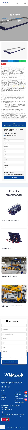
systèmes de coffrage (18, 85)
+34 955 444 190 (8, 409)
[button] (4, 61)
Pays (5, 149)
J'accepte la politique (9, 172)
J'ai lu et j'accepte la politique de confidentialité (14, 358)
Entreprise (6, 143)
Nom (5, 138)
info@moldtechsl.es (8, 412)
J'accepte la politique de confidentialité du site (14, 174)
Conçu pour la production (12, 18)
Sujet (5, 154)
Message (6, 165)
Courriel (5, 159)
